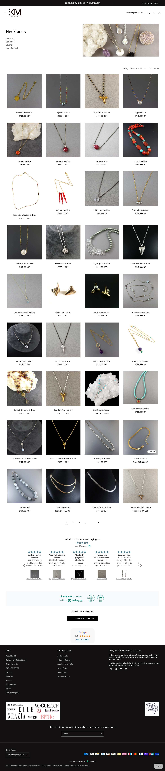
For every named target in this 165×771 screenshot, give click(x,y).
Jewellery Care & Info (65, 664)
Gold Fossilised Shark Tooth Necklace (63, 459)
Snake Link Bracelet (140, 459)
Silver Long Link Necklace (102, 459)
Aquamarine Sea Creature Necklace (24, 459)
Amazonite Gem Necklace (140, 409)
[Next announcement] (113, 3)
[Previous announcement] (51, 3)
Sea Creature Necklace (63, 264)
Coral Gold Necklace (63, 210)
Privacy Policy (62, 668)
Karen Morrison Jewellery (19, 766)
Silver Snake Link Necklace (102, 507)
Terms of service (69, 766)
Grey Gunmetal (25, 507)
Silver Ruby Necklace (63, 161)
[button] (5, 12)
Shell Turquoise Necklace (101, 410)
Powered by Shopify (34, 766)
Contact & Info (62, 656)
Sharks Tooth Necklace (63, 361)
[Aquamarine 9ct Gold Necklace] (60, 574)
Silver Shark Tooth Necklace (140, 264)
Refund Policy (62, 672)
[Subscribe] (101, 734)
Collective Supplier (12, 693)
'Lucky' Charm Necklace (140, 210)
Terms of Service (63, 676)
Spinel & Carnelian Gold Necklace (24, 215)
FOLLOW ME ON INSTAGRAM (82, 618)
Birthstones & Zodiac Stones (16, 660)
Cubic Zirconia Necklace (102, 210)
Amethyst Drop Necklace (101, 361)
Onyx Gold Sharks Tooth (102, 113)
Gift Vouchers (11, 685)
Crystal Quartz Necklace (102, 264)
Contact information (83, 766)
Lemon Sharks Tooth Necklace (140, 507)
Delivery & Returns (63, 660)
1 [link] (66, 523)
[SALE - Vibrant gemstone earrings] (105, 574)
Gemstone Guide (12, 664)
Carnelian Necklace (24, 161)
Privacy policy (57, 766)
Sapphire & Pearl (140, 113)
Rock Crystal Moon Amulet (25, 264)
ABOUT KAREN (11, 656)
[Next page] (98, 522)
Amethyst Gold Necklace (140, 361)
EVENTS (9, 681)
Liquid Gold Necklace (63, 507)
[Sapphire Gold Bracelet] (38, 574)
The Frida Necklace (140, 161)
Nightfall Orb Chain (63, 113)
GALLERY (9, 672)
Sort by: (125, 69)
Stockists (9, 676)
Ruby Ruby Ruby (101, 161)
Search (8, 689)
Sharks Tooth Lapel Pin (63, 312)
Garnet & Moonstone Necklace (24, 410)
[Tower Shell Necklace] (127, 574)
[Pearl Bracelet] (82, 574)
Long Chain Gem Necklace (140, 312)
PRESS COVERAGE (12, 668)
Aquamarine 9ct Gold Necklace (24, 312)
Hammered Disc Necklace (24, 113)
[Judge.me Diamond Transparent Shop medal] (91, 598)
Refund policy (46, 766)
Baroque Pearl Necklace (24, 361)
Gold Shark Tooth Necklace (63, 410)
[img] (82, 543)
